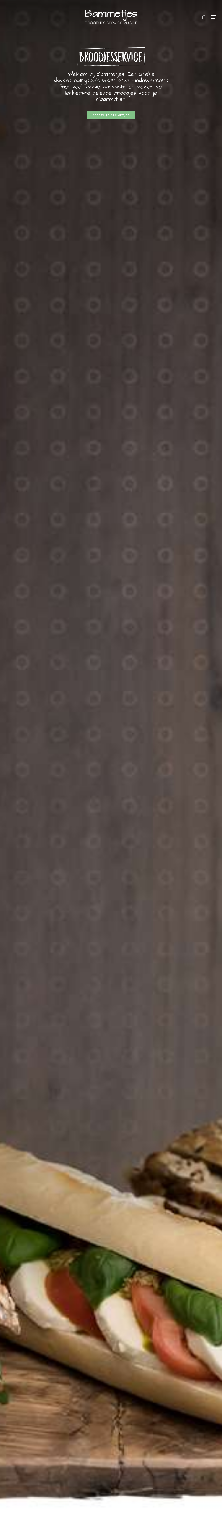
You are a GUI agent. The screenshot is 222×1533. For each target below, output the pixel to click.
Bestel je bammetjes (111, 115)
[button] (213, 17)
